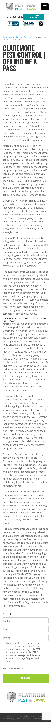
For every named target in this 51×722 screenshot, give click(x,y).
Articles (11, 37)
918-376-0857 (15, 16)
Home (5, 37)
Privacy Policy (8, 718)
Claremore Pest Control (24, 37)
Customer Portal (34, 17)
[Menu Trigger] (45, 6)
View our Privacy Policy (13, 668)
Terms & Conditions (24, 718)
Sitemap (41, 716)
